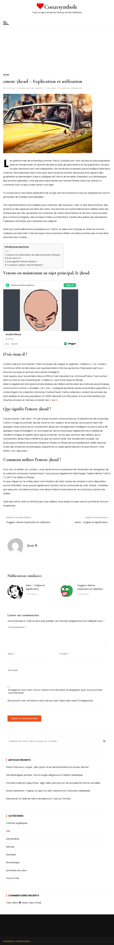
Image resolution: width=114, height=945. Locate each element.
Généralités (12, 838)
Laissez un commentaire (71, 88)
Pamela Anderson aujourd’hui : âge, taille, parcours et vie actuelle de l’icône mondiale (53, 783)
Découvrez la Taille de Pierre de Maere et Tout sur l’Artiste (38, 798)
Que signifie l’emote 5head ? (22, 261)
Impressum (9, 941)
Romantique (13, 862)
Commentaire (17, 627)
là (56, 400)
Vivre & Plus (12, 878)
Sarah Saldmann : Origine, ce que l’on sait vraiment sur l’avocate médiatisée (48, 790)
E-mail (64, 653)
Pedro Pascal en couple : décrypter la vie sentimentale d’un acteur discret (47, 767)
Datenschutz (23, 941)
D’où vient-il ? (14, 258)
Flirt (8, 831)
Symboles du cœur (16, 870)
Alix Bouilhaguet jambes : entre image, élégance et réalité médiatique (44, 775)
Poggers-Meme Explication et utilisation (28, 522)
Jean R (53, 88)
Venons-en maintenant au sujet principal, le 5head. (33, 254)
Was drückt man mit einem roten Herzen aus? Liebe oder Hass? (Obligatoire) (50, 700)
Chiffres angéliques (16, 823)
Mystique (11, 854)
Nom (11, 653)
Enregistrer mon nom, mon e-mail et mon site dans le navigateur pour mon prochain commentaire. (55, 691)
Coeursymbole (60, 6)
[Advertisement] (57, 47)
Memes (6, 75)
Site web (13, 670)
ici (50, 400)
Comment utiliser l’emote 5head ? (25, 265)
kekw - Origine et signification (91, 522)
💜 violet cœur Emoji (29, 902)
